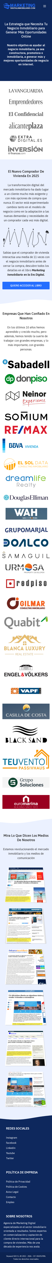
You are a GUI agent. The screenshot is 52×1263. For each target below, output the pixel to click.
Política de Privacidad (18, 1181)
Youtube (10, 1153)
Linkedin (10, 1148)
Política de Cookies (16, 1186)
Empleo (10, 1202)
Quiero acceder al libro (26, 285)
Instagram (11, 1137)
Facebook (11, 1142)
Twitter (10, 1158)
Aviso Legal (12, 1191)
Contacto (11, 1197)
